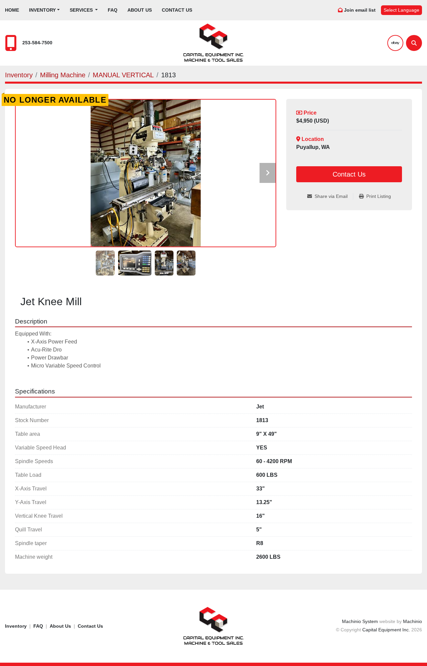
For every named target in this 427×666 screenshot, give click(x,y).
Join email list (360, 10)
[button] (44, 10)
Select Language (401, 10)
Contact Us (177, 10)
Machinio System (360, 621)
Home (12, 10)
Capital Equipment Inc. (386, 629)
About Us (139, 10)
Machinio (412, 621)
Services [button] (82, 10)
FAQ (112, 10)
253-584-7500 (37, 42)
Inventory (42, 10)
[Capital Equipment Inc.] (213, 625)
